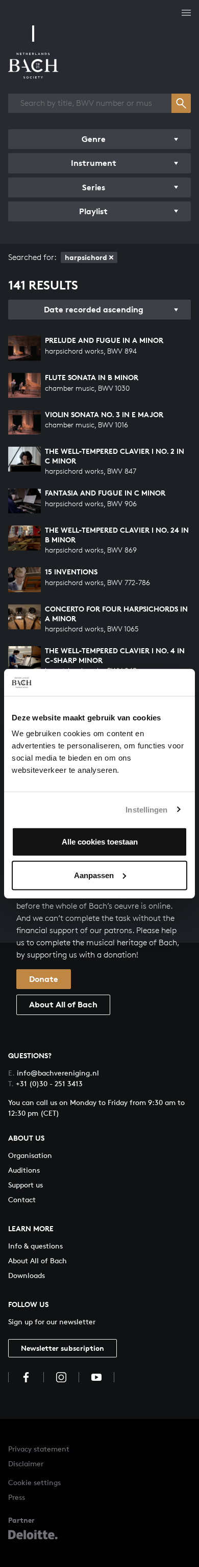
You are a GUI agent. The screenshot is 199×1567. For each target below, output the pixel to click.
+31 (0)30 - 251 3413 (45, 1083)
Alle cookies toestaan (100, 841)
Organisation (30, 1155)
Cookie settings (34, 1482)
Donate (43, 979)
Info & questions (35, 1245)
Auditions (24, 1170)
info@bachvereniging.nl (53, 1072)
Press (16, 1497)
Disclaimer (25, 1463)
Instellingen (146, 809)
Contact (22, 1199)
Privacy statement (38, 1448)
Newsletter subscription (62, 1348)
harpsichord (86, 257)
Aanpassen (94, 874)
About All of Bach (63, 1004)
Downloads (26, 1275)
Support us (25, 1184)
